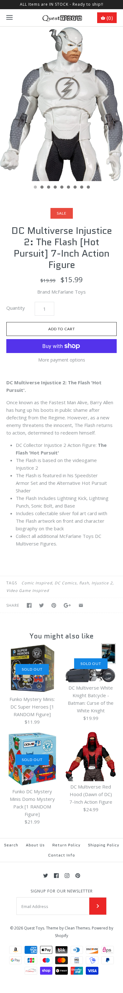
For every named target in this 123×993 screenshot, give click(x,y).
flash (84, 583)
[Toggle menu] (9, 17)
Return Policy (66, 845)
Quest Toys (34, 928)
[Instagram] (67, 875)
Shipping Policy (103, 845)
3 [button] (48, 188)
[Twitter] (45, 875)
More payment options (61, 360)
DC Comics (66, 583)
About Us (35, 845)
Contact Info (61, 855)
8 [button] (81, 188)
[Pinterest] (77, 875)
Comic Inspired (36, 583)
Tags (11, 583)
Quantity (15, 308)
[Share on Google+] (67, 605)
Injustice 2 (102, 583)
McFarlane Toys (68, 292)
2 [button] (41, 188)
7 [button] (75, 188)
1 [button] (35, 188)
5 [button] (61, 188)
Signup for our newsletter (62, 891)
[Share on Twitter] (41, 605)
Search (11, 845)
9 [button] (88, 188)
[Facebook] (56, 875)
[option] (61, 104)
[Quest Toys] (61, 17)
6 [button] (68, 188)
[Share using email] (81, 605)
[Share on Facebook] (29, 605)
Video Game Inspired (27, 590)
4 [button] (55, 188)
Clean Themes (77, 928)
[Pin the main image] (53, 605)
